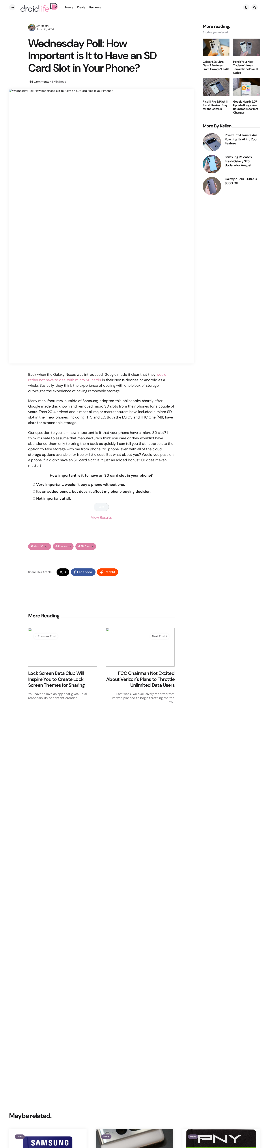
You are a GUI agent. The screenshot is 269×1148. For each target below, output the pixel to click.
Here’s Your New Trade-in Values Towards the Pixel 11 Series (245, 67)
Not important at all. (53, 498)
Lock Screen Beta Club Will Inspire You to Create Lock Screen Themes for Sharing (56, 679)
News (106, 1136)
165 (39, 82)
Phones (64, 546)
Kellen (44, 26)
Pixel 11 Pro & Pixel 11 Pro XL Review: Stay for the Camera (215, 105)
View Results (101, 517)
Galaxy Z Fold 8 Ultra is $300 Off (241, 181)
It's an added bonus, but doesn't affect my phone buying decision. (93, 491)
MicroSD (40, 546)
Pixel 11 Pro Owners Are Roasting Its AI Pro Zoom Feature (242, 139)
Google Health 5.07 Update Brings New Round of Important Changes (245, 107)
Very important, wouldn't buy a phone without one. (80, 484)
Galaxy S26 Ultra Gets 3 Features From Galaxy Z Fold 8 (216, 65)
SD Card (87, 546)
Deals (20, 1136)
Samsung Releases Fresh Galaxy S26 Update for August (238, 161)
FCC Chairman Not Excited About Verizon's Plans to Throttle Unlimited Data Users (140, 679)
